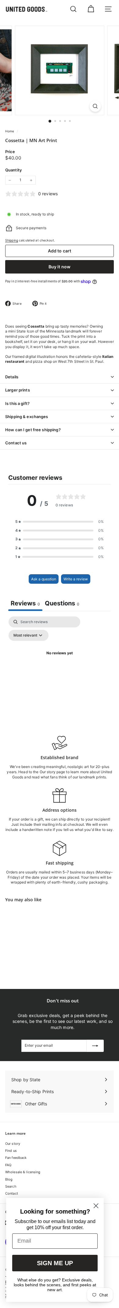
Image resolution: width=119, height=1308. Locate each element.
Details (11, 376)
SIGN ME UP (55, 1263)
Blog (9, 1179)
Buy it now (59, 266)
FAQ (8, 1165)
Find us (11, 1150)
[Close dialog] (96, 1205)
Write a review (75, 579)
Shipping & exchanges (26, 416)
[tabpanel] (59, 667)
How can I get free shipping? (33, 429)
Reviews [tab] (25, 603)
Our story (12, 1143)
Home (10, 131)
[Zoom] (95, 106)
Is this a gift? (17, 403)
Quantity (13, 169)
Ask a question (43, 579)
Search (10, 1186)
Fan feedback (16, 1158)
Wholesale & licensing (23, 1172)
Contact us (16, 442)
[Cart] (90, 9)
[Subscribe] (95, 1046)
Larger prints (17, 390)
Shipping (11, 240)
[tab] (62, 604)
